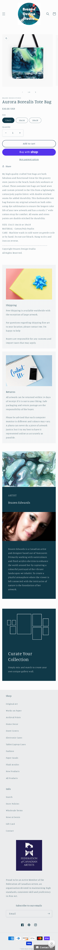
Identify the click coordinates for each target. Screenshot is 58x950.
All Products (12, 778)
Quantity (6, 127)
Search (9, 797)
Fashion (10, 751)
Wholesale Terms (14, 810)
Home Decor (12, 724)
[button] (3, 14)
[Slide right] (35, 92)
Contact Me (46, 947)
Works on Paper (14, 710)
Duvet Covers (12, 730)
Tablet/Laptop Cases (16, 744)
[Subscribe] (48, 913)
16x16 (22, 120)
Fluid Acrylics (12, 764)
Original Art (12, 704)
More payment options (29, 159)
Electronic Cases (14, 737)
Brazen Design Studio (31, 949)
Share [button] (8, 166)
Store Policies (12, 803)
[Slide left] (22, 92)
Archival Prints (13, 717)
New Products (12, 771)
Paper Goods (12, 757)
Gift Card (10, 824)
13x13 (8, 120)
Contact (10, 830)
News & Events (13, 817)
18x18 (35, 120)
